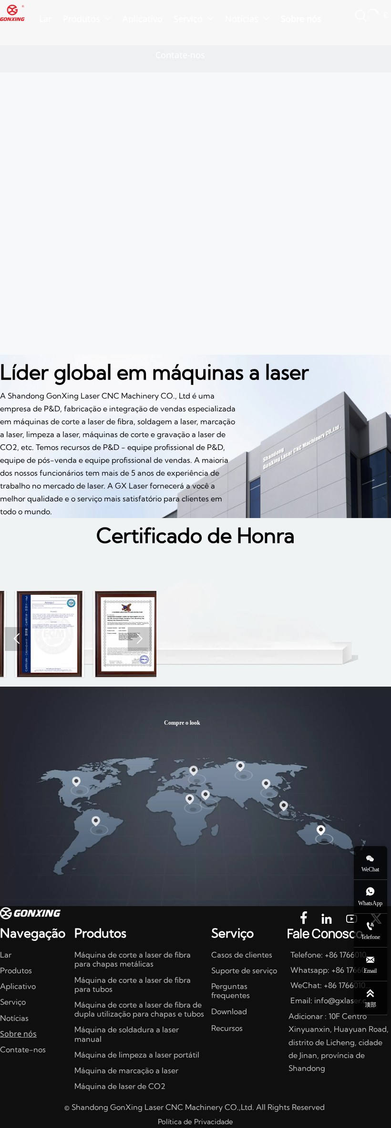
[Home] (12, 13)
